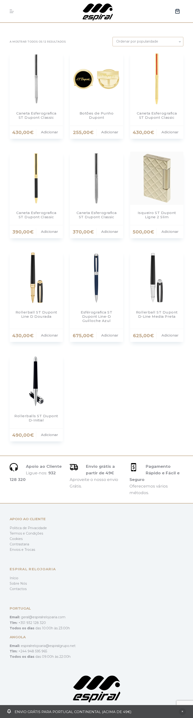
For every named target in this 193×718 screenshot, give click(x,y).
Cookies (16, 539)
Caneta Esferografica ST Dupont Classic (36, 115)
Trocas (29, 549)
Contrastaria (19, 544)
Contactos (18, 589)
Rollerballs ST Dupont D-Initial (36, 418)
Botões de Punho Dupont (97, 115)
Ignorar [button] (182, 711)
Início (14, 578)
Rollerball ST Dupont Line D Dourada (36, 314)
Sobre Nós (18, 583)
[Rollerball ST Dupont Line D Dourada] (36, 277)
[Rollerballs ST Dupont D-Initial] (36, 381)
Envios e (17, 549)
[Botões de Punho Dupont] (96, 78)
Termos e (18, 533)
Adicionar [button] (49, 132)
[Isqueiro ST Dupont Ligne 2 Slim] (156, 178)
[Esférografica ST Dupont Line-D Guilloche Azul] (96, 277)
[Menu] (12, 11)
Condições (34, 533)
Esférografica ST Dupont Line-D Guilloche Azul (96, 316)
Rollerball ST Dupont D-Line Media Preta (157, 314)
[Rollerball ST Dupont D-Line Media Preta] (156, 277)
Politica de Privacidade (28, 528)
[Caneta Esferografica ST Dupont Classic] (36, 78)
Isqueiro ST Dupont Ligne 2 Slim (157, 214)
